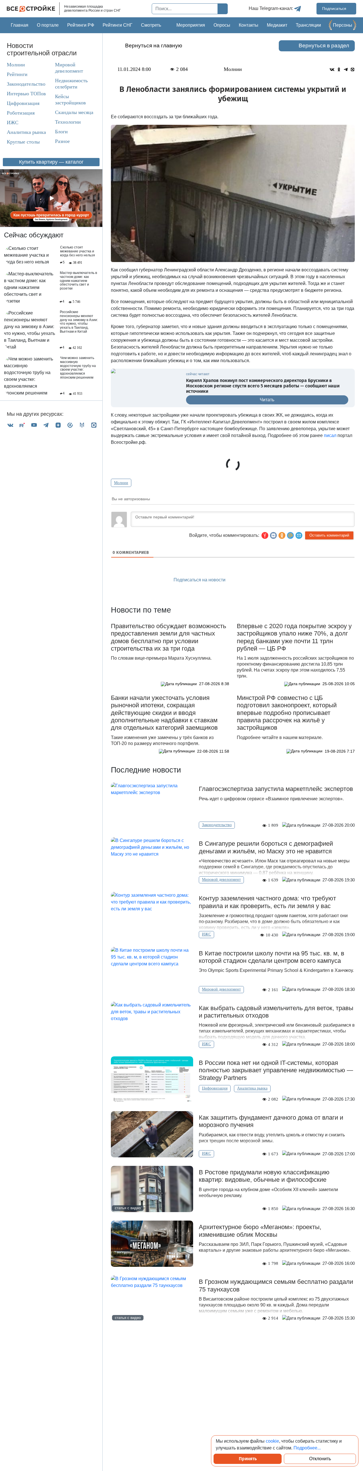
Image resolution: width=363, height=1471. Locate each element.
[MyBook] (82, 425)
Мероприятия (190, 25)
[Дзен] (58, 425)
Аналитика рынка (26, 132)
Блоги (61, 131)
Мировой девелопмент (69, 68)
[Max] (93, 425)
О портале (48, 25)
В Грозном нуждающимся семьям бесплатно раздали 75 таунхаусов (276, 1285)
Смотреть (151, 25)
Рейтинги (17, 74)
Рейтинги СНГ (117, 25)
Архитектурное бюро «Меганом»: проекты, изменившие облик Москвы (260, 1230)
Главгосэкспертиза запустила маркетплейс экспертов (276, 788)
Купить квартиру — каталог (51, 162)
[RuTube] (22, 425)
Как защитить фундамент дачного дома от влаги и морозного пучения (271, 1121)
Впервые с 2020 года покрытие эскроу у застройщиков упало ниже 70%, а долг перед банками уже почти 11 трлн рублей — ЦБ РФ (294, 637)
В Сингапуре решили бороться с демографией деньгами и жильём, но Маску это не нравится (266, 847)
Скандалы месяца (74, 112)
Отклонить (320, 1458)
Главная (19, 25)
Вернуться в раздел (324, 45)
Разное (62, 141)
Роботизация (21, 113)
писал (330, 435)
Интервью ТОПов (26, 93)
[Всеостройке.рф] (33, 8)
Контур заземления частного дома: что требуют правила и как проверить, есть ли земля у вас (267, 902)
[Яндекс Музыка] (70, 425)
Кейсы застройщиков (70, 99)
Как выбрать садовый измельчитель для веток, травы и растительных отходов (276, 1011)
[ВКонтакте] (10, 425)
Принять (248, 1458)
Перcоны (342, 25)
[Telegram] (46, 425)
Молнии (16, 64)
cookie (272, 1441)
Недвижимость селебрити (71, 84)
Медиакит (277, 25)
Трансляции (308, 25)
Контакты (248, 25)
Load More (233, 1339)
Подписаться (334, 8)
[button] (299, 535)
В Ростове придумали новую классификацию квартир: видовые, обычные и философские (264, 1176)
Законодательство (26, 84)
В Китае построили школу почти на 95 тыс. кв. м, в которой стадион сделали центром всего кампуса (271, 957)
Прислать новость (265, 580)
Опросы (222, 25)
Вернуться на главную (153, 45)
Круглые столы (23, 142)
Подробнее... (307, 1447)
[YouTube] (34, 425)
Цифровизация (23, 103)
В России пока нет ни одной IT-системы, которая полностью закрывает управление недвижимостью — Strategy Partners (276, 1070)
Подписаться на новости (200, 579)
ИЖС (12, 122)
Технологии (68, 122)
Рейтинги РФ (80, 25)
